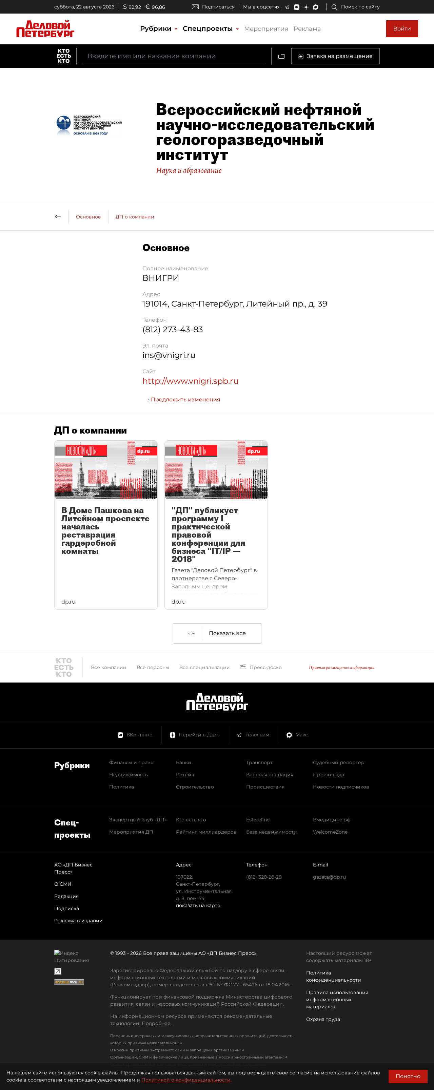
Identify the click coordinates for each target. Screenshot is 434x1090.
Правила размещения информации (342, 667)
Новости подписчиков (341, 787)
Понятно (408, 1076)
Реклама (307, 29)
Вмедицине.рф (332, 820)
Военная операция (269, 775)
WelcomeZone (330, 832)
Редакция (66, 896)
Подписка (66, 908)
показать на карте (198, 905)
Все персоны (153, 667)
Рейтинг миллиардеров (206, 832)
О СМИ (63, 884)
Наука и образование (189, 170)
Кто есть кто (191, 820)
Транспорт (259, 762)
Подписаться (218, 7)
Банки (183, 762)
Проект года (328, 775)
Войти (402, 28)
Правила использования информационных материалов (337, 999)
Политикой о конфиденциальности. (186, 1080)
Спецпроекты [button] (209, 28)
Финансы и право (131, 762)
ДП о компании (135, 217)
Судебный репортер (338, 762)
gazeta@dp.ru (329, 877)
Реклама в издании (78, 921)
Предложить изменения (185, 399)
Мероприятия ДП (131, 832)
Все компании (108, 667)
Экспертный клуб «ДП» (138, 820)
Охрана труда (323, 1019)
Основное (88, 217)
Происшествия (265, 787)
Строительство (195, 787)
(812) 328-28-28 (264, 877)
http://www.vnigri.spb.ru (190, 381)
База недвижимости (271, 832)
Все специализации (204, 667)
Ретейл (185, 775)
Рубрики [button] (157, 28)
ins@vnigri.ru (169, 355)
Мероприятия (266, 29)
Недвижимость (128, 775)
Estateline (258, 820)
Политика (121, 787)
